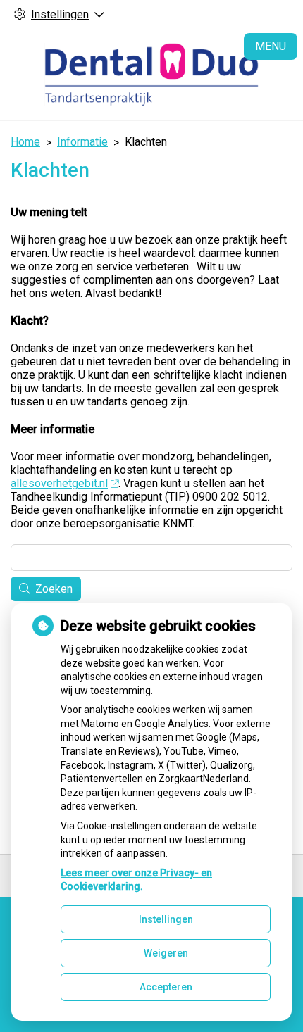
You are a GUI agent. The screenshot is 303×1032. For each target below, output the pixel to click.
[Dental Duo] (151, 74)
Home (25, 142)
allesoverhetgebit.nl (59, 483)
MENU (270, 46)
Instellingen (166, 919)
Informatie (82, 142)
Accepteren (166, 987)
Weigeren (166, 953)
